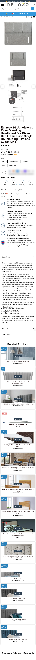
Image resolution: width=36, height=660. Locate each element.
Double (25, 161)
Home (3, 17)
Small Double (14, 161)
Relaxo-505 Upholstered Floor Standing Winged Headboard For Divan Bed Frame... (18, 382)
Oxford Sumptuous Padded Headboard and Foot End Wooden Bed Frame (18, 534)
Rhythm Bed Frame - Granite (18, 619)
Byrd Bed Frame (18, 578)
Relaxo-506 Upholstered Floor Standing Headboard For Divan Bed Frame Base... (18, 557)
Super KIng (12, 165)
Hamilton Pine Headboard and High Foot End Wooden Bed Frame (18, 490)
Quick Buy (18, 356)
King (3, 165)
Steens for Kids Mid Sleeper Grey (18, 424)
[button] (5, 145)
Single (4, 161)
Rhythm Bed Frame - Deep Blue (18, 639)
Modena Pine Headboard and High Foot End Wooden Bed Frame (18, 468)
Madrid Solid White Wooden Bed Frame (18, 361)
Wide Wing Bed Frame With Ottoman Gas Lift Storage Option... (18, 445)
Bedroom (9, 17)
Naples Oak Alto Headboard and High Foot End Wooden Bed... (18, 512)
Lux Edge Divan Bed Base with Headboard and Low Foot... (18, 404)
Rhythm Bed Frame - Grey (18, 598)
